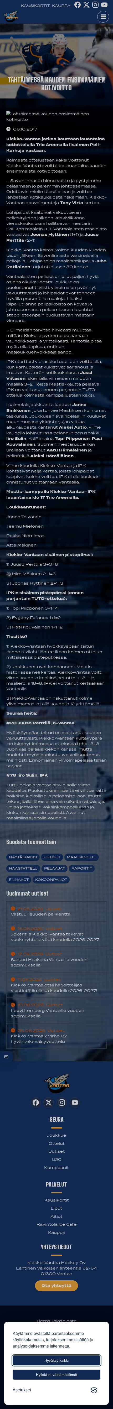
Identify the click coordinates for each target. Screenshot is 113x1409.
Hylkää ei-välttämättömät (56, 1374)
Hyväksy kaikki (56, 1360)
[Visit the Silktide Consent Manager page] (94, 1390)
